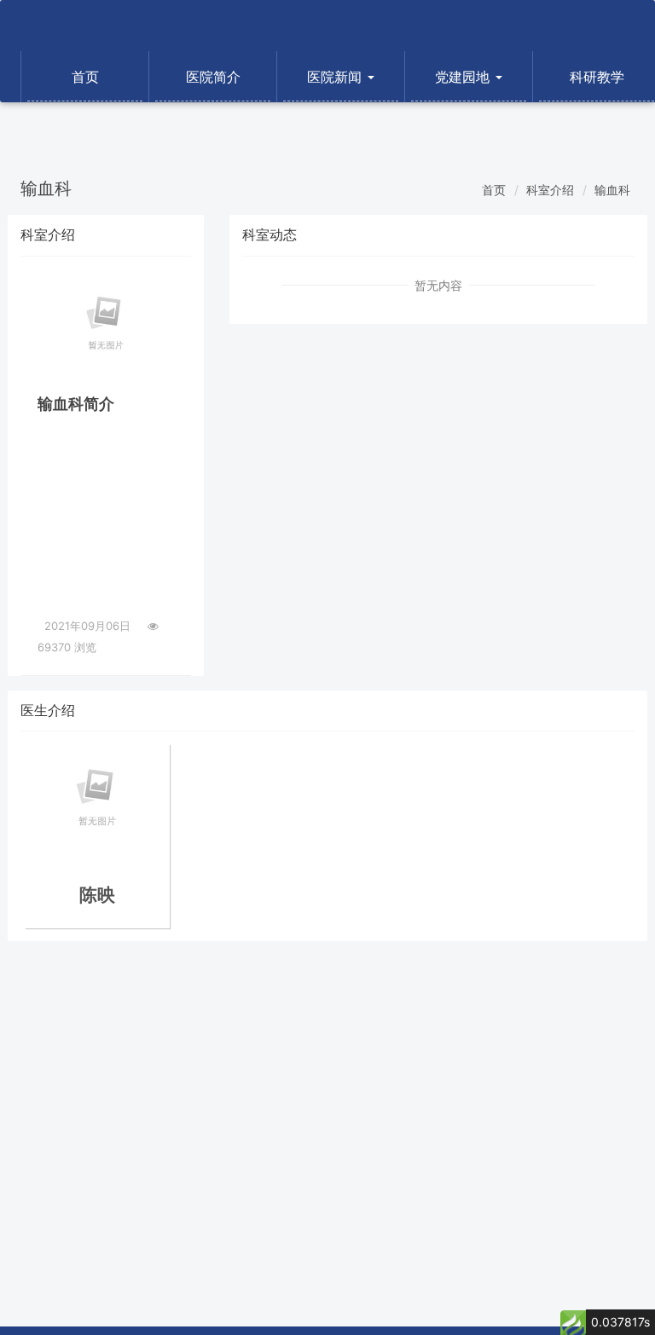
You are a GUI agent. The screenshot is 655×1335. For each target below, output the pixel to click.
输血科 (612, 189)
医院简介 (213, 76)
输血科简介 (76, 404)
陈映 (97, 894)
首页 (85, 76)
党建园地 (464, 76)
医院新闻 (336, 76)
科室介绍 (550, 189)
